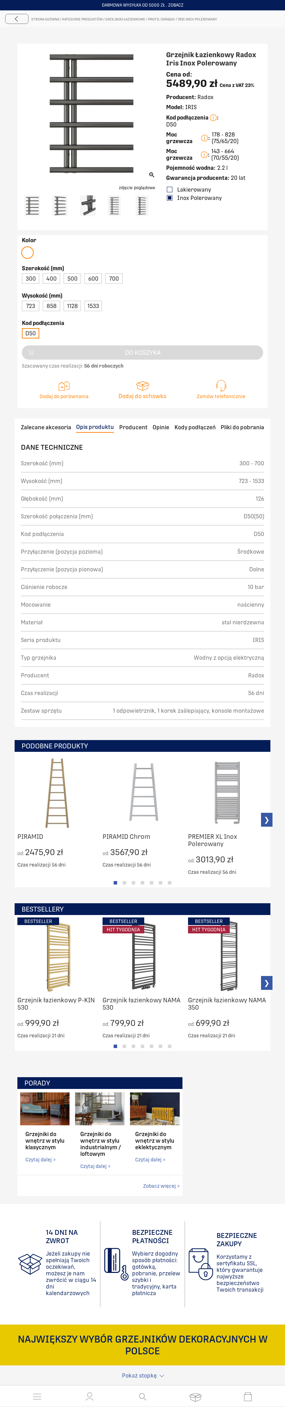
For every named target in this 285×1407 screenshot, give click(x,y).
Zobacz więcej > (161, 1186)
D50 (30, 333)
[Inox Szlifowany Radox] (27, 252)
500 (72, 278)
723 (30, 306)
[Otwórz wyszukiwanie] (142, 1397)
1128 (72, 306)
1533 (93, 306)
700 (114, 278)
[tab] (115, 882)
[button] (89, 1396)
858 (52, 306)
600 (93, 278)
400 (51, 278)
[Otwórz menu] (37, 1396)
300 (31, 278)
